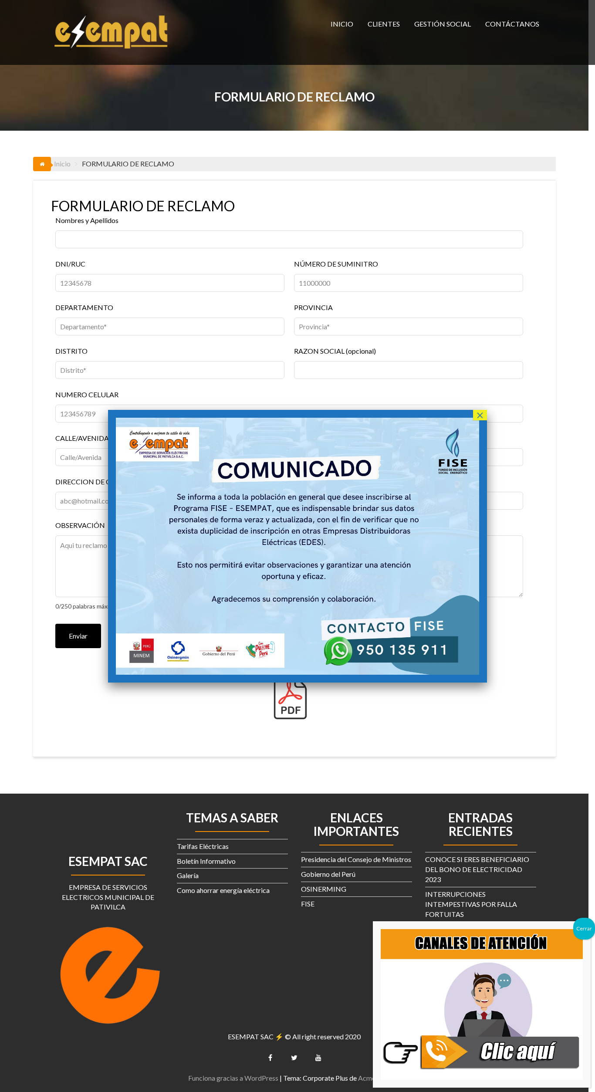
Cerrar (584, 928)
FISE (307, 903)
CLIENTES (384, 24)
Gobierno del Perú (328, 874)
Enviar (78, 636)
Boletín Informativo (206, 861)
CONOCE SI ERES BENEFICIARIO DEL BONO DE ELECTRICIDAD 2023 (477, 869)
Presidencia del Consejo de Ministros (356, 859)
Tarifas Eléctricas (203, 846)
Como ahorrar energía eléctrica (223, 890)
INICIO (342, 24)
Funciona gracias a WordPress (233, 1078)
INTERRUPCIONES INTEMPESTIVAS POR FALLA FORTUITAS (471, 904)
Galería (188, 875)
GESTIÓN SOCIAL (442, 24)
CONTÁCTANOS (512, 24)
